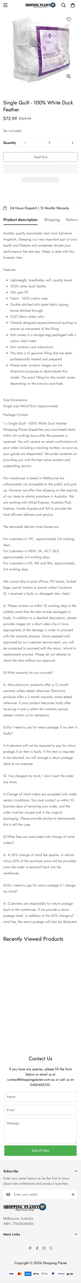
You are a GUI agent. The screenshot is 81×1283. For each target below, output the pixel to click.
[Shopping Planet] (40, 5)
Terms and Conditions (18, 1249)
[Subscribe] (73, 1194)
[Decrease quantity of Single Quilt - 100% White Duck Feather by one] (25, 143)
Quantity (9, 142)
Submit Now (40, 1150)
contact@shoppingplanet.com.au (31, 1079)
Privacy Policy (13, 1257)
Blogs (7, 1279)
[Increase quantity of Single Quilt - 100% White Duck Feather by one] (73, 143)
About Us (10, 1242)
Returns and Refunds (18, 1264)
